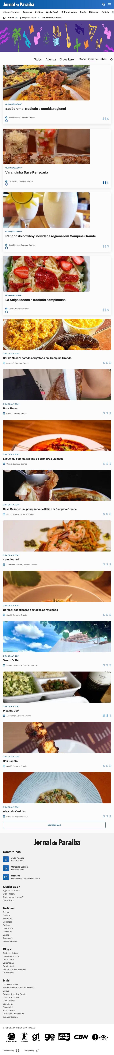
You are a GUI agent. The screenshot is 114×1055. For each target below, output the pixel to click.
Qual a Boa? (52, 12)
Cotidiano (7, 932)
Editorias (93, 12)
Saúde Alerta (9, 966)
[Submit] (103, 4)
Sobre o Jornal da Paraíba (15, 994)
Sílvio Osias (8, 963)
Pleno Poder (8, 960)
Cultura (6, 915)
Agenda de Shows (11, 891)
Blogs (83, 12)
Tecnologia (8, 938)
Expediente (8, 1004)
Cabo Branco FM (11, 997)
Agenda (51, 59)
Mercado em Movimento (14, 969)
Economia (7, 919)
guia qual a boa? (28, 18)
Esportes (27, 12)
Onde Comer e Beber (92, 59)
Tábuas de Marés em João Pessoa (19, 988)
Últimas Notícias (11, 12)
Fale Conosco (9, 1011)
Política (39, 12)
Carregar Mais (54, 825)
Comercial (7, 1007)
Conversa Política (11, 956)
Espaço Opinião (10, 1017)
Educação (7, 922)
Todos (38, 59)
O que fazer (67, 59)
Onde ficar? (8, 900)
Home (11, 18)
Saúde (6, 935)
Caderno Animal (10, 953)
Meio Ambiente (10, 941)
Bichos (6, 912)
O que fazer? (9, 894)
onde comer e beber (51, 18)
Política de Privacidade (13, 1014)
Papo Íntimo (8, 973)
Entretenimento (69, 12)
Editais (105, 12)
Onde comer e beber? (13, 897)
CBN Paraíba (9, 1001)
